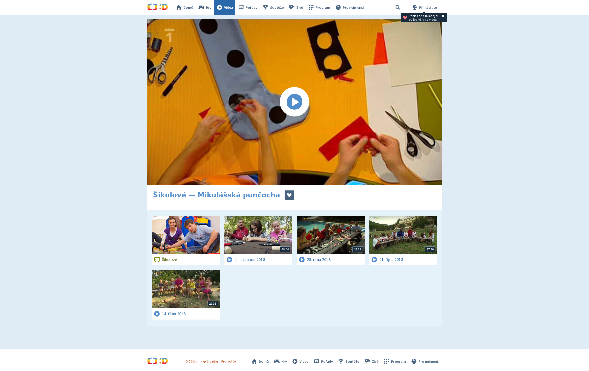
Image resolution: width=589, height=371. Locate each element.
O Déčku (191, 361)
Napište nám (209, 361)
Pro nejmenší (353, 7)
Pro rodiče (228, 361)
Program (323, 7)
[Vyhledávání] (398, 7)
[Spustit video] (294, 102)
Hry (208, 7)
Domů (188, 7)
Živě (299, 7)
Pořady (251, 7)
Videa (228, 7)
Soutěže (277, 7)
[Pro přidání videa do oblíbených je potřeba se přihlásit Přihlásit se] (289, 195)
